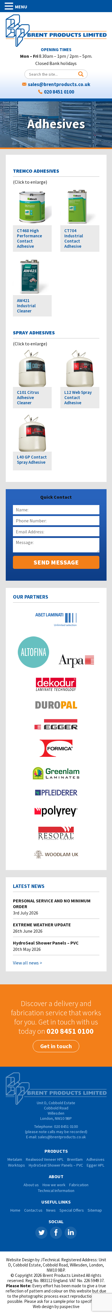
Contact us (33, 1210)
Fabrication (78, 1184)
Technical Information (56, 1190)
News (51, 1210)
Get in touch (56, 1046)
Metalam (14, 1159)
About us (31, 1184)
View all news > (27, 963)
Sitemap (95, 1210)
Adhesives (95, 1159)
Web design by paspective (56, 1306)
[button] (10, 6)
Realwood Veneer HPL (44, 1159)
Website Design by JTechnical (32, 1259)
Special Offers (71, 1210)
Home (15, 1210)
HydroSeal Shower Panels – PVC (46, 943)
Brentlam (75, 1159)
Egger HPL (95, 1165)
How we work (54, 1184)
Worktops (16, 1165)
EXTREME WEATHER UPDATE (42, 924)
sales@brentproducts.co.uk (59, 84)
